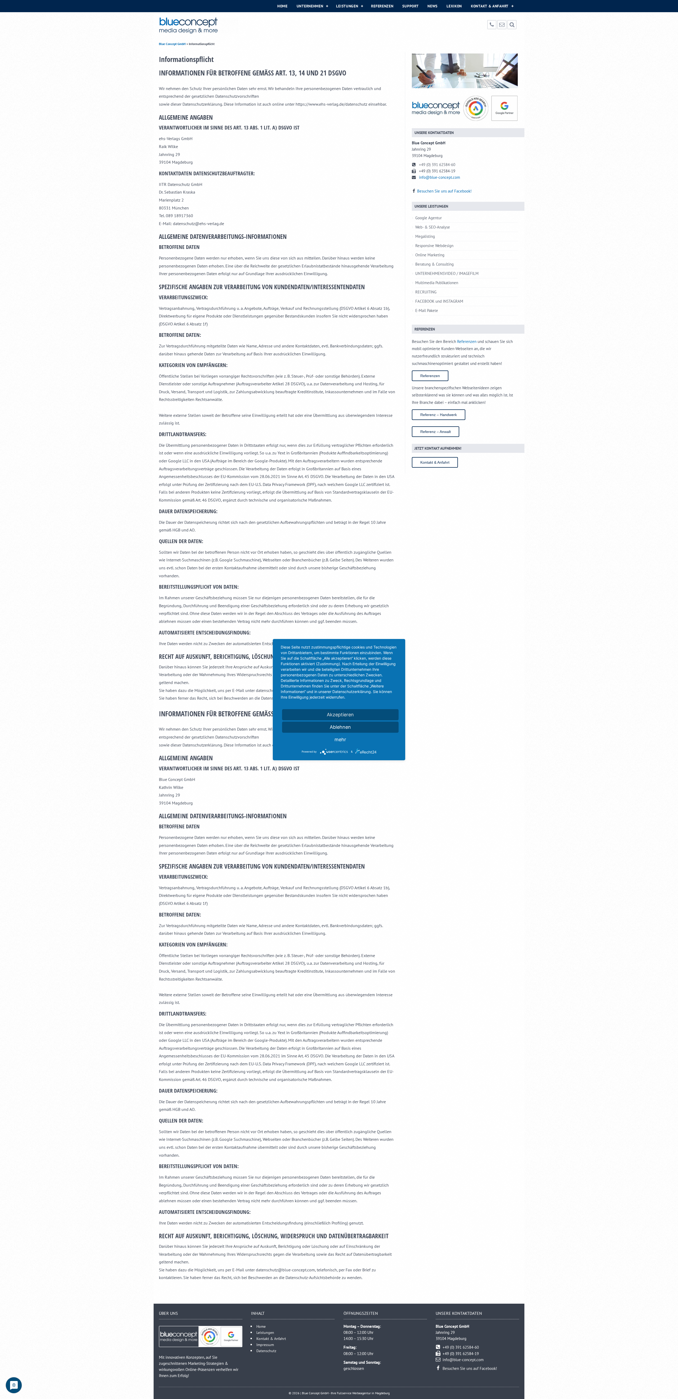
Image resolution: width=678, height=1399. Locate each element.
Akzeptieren (340, 714)
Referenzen (382, 6)
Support (410, 6)
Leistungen (347, 6)
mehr (340, 739)
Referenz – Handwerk (438, 415)
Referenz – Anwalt (435, 432)
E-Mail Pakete (427, 310)
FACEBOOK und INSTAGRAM (439, 301)
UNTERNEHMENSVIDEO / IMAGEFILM (447, 273)
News (432, 6)
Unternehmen (310, 6)
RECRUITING (426, 291)
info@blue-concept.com (439, 177)
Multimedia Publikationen (437, 282)
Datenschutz (266, 1350)
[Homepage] (198, 25)
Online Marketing (430, 254)
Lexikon (454, 6)
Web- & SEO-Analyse (433, 227)
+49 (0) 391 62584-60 (437, 164)
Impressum (265, 1344)
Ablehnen (340, 727)
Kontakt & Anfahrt (489, 6)
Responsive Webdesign (435, 245)
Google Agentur (429, 217)
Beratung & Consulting (435, 264)
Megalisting (425, 236)
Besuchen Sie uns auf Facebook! (444, 191)
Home (282, 6)
